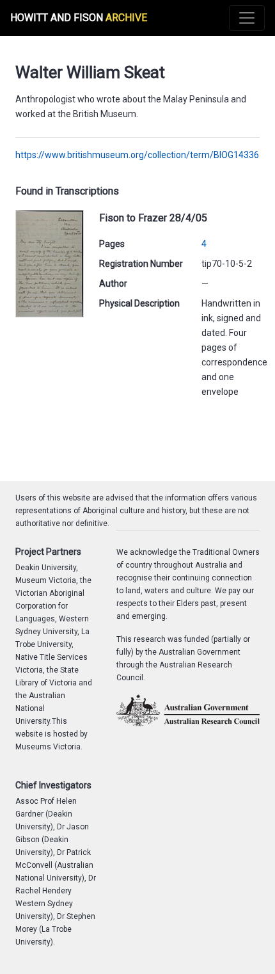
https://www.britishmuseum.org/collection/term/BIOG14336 (137, 155)
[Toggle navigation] (247, 18)
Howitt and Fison (78, 18)
